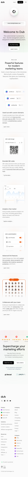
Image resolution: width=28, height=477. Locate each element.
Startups (3, 444)
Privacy (16, 428)
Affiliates (3, 452)
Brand (16, 423)
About (16, 410)
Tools (2, 455)
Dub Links (5, 415)
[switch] (20, 237)
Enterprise (3, 442)
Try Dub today (14, 45)
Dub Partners (6, 410)
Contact (17, 425)
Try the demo (7, 175)
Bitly (17, 438)
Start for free (8, 363)
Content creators (5, 427)
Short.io (18, 443)
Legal (16, 430)
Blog (16, 412)
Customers (17, 420)
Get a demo (20, 363)
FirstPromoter (20, 453)
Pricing (3, 450)
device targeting (15, 260)
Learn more (14, 49)
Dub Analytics (6, 412)
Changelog (17, 418)
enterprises (16, 307)
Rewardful (19, 448)
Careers (17, 415)
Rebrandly (19, 440)
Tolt (17, 456)
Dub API (5, 418)
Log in (14, 2)
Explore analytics (8, 221)
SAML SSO (9, 309)
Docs (2, 436)
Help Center (4, 439)
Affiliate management (6, 429)
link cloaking (12, 262)
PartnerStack (19, 451)
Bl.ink (17, 445)
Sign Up (20, 2)
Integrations (4, 447)
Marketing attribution (6, 424)
